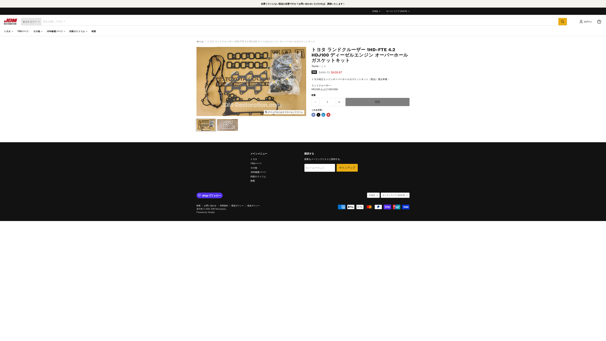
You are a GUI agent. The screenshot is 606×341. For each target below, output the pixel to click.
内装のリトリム (77, 31)
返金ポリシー (253, 205)
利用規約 (224, 205)
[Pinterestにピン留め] (328, 115)
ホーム (200, 41)
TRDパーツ (23, 31)
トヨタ (7, 31)
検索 (94, 31)
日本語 (375, 11)
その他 (37, 31)
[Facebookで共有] (313, 115)
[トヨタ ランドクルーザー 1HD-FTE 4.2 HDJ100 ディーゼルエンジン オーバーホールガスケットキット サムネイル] (227, 125)
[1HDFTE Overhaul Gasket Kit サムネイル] (206, 125)
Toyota (315, 66)
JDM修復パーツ (55, 31)
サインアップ (347, 167)
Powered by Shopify (205, 212)
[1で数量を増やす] (339, 102)
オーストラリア (396, 11)
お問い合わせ (210, 205)
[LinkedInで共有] (323, 115)
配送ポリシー (238, 205)
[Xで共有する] (318, 115)
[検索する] (562, 21)
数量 (314, 95)
